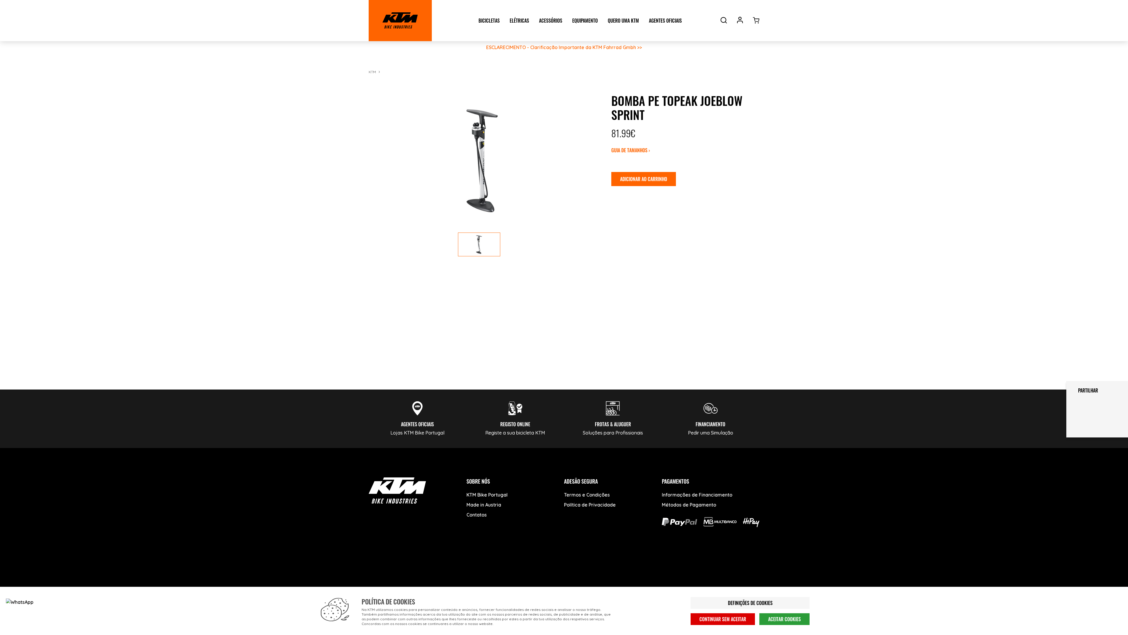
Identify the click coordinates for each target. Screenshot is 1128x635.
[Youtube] (399, 566)
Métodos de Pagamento (689, 505)
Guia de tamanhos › (630, 150)
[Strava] (465, 566)
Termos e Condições (587, 495)
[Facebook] (377, 566)
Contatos (476, 515)
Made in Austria (483, 505)
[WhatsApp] (443, 566)
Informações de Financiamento (697, 495)
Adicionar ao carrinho (643, 179)
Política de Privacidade (590, 505)
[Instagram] (421, 566)
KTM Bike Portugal (487, 495)
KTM (372, 72)
